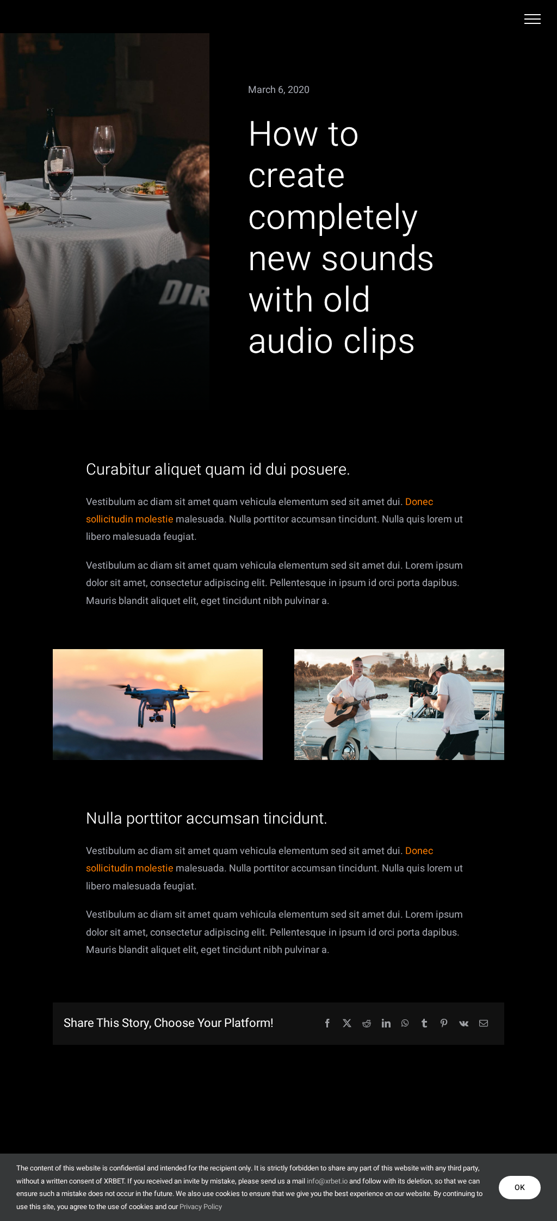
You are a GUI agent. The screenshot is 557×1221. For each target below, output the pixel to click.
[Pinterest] (444, 1024)
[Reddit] (366, 1024)
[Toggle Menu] (532, 19)
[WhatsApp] (405, 1024)
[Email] (483, 1024)
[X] (347, 1024)
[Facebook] (327, 1024)
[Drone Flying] (158, 653)
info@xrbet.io (327, 1181)
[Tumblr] (424, 1024)
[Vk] (464, 1024)
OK (520, 1187)
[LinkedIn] (386, 1024)
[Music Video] (399, 653)
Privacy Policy (201, 1206)
